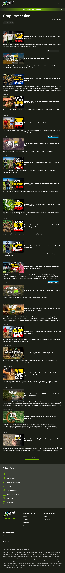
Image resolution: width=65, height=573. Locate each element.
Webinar (25, 520)
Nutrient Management (13, 494)
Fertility (9, 486)
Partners (5, 539)
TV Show (25, 526)
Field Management (12, 490)
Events (46, 517)
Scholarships (47, 520)
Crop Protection (11, 478)
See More (32, 458)
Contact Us (6, 542)
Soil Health (10, 498)
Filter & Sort (10, 22)
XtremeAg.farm (41, 556)
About (4, 536)
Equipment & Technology (13, 482)
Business (9, 474)
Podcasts (26, 523)
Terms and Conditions (10, 567)
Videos (25, 517)
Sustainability (10, 502)
